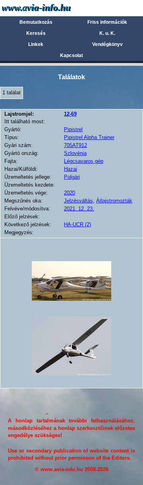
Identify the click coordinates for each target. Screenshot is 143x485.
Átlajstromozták (114, 201)
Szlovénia (75, 153)
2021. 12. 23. (79, 209)
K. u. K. (107, 33)
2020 (69, 193)
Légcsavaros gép (83, 161)
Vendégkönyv (107, 44)
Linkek (35, 44)
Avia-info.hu (50, 7)
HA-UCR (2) (77, 224)
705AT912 (75, 145)
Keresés (36, 33)
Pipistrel (73, 129)
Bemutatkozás (35, 22)
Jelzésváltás (78, 201)
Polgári (72, 177)
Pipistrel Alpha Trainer (89, 137)
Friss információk (107, 22)
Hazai (70, 169)
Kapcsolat (71, 55)
